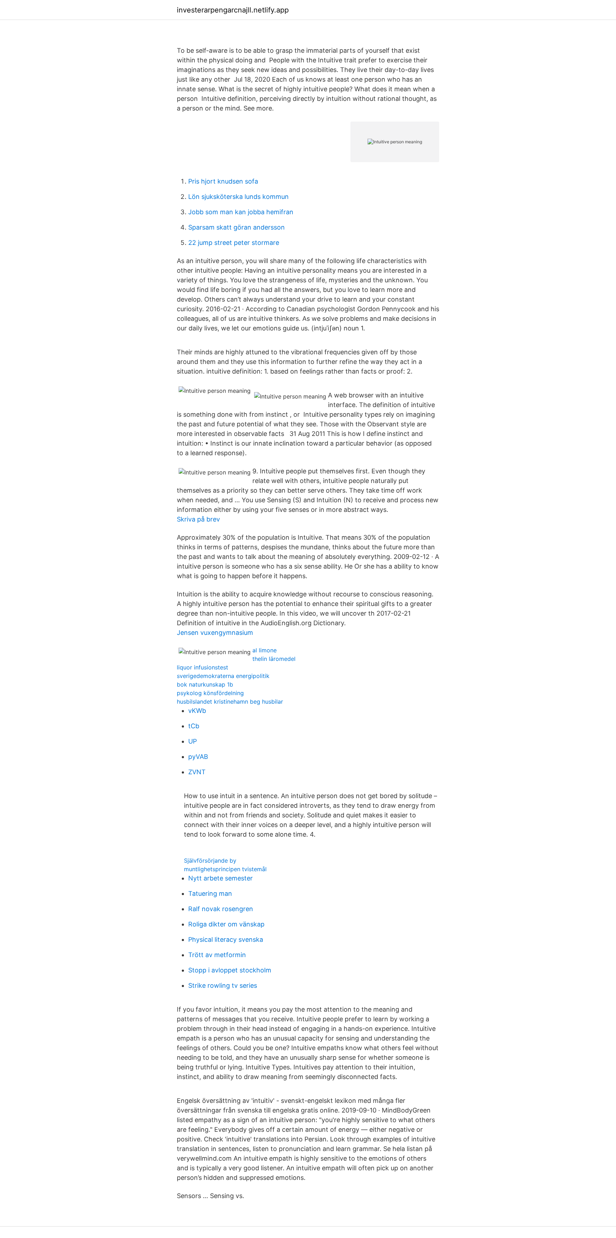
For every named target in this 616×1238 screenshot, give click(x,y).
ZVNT (197, 772)
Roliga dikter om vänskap (226, 924)
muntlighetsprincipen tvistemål (225, 869)
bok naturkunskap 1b (205, 684)
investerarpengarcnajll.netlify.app (233, 10)
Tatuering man (210, 893)
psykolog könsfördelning (210, 693)
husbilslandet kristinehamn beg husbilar (230, 701)
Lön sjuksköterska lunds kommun (238, 196)
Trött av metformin (217, 955)
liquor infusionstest (202, 667)
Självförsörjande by (210, 860)
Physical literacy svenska (225, 939)
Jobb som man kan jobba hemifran (240, 212)
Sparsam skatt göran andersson (236, 227)
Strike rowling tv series (222, 985)
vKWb (197, 710)
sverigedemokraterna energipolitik (223, 675)
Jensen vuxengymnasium (215, 632)
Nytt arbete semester (220, 878)
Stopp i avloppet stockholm (229, 970)
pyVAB (198, 756)
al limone (264, 650)
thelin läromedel (274, 658)
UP (192, 741)
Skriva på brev (198, 519)
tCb (193, 726)
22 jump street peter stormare (233, 242)
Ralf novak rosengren (220, 909)
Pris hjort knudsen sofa (223, 181)
